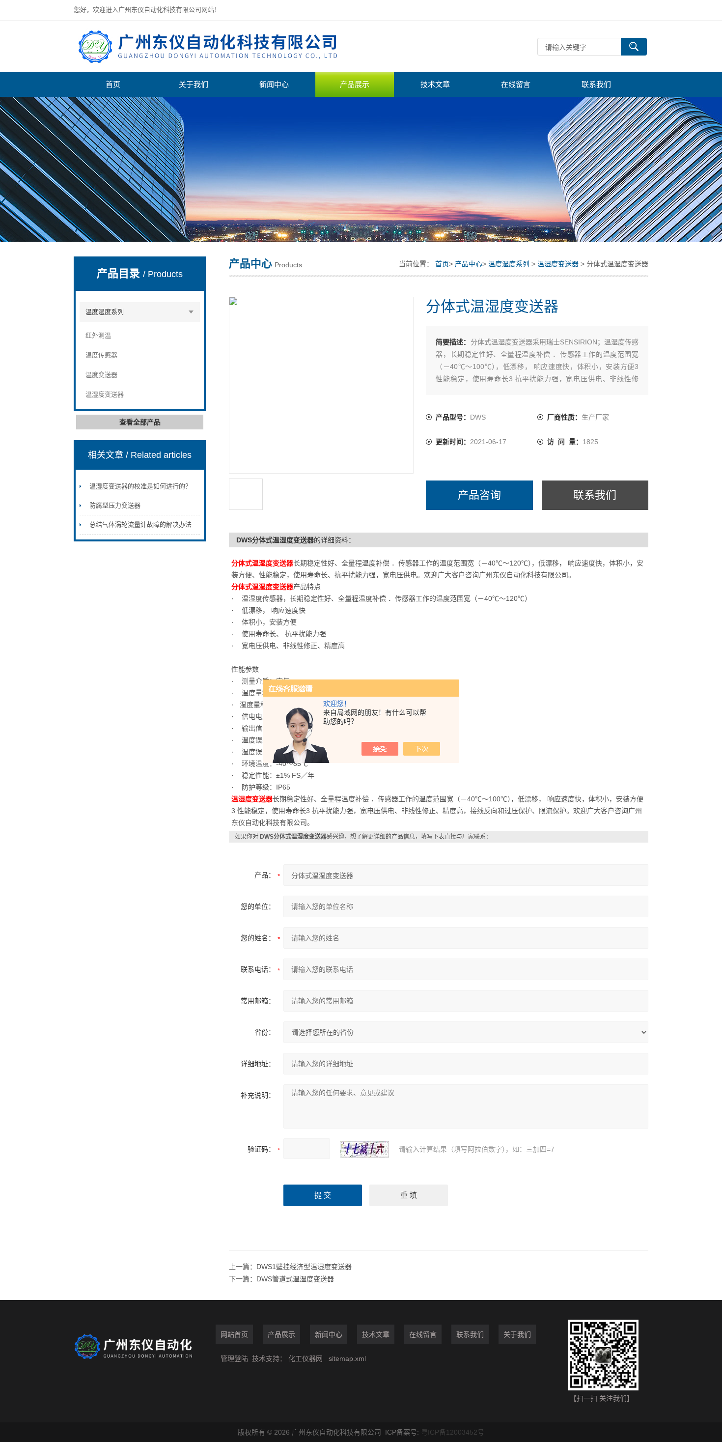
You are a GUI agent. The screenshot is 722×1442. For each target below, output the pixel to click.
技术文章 (435, 84)
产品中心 (468, 264)
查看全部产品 (140, 422)
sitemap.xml (347, 1358)
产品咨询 (479, 495)
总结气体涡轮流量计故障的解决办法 (140, 524)
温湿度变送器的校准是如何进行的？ (140, 486)
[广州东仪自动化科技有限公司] (221, 46)
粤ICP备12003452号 (452, 1432)
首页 (113, 84)
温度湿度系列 (104, 311)
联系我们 (596, 84)
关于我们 (193, 84)
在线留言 (515, 84)
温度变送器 (101, 374)
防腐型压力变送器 (114, 505)
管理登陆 (234, 1358)
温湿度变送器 (104, 394)
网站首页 (234, 1334)
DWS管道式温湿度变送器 (295, 1279)
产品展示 (354, 84)
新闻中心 (274, 84)
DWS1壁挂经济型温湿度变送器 (304, 1267)
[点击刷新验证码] (364, 1149)
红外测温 (98, 335)
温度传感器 (101, 355)
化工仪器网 (305, 1358)
